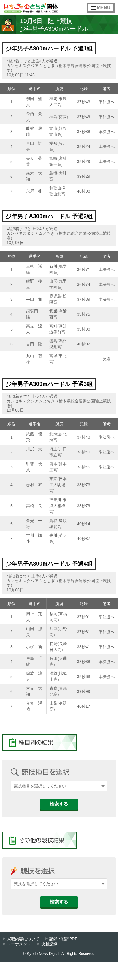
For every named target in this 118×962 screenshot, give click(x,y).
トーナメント (19, 944)
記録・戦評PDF (63, 939)
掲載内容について (23, 939)
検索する (59, 803)
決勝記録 (49, 944)
